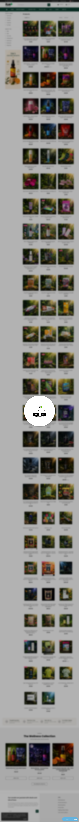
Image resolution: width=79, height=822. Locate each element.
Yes (36, 414)
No (43, 414)
